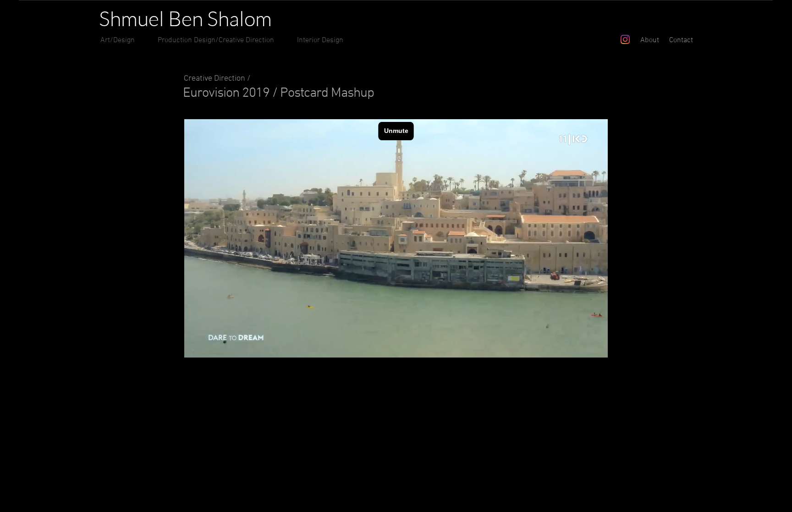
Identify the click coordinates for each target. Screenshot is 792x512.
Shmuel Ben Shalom (185, 18)
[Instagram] (625, 39)
